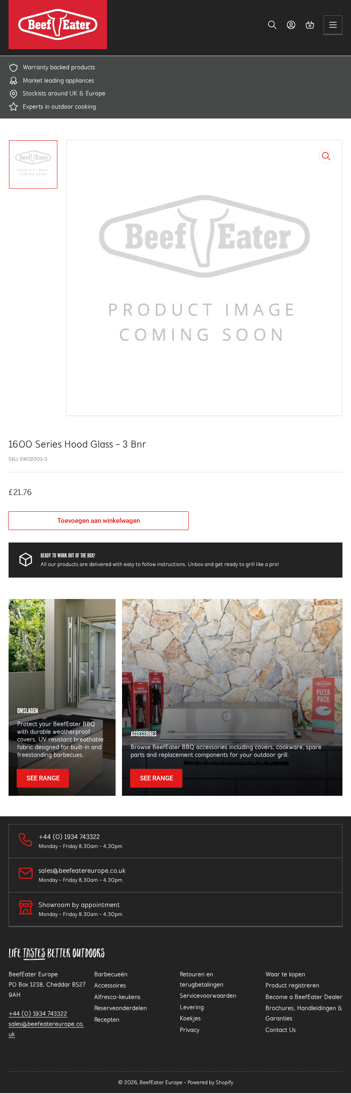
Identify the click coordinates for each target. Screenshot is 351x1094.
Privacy (189, 1030)
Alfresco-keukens (117, 997)
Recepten (106, 1019)
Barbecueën (111, 974)
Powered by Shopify (210, 1082)
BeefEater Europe (161, 1082)
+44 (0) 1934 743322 (38, 1013)
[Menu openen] (333, 24)
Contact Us (280, 1030)
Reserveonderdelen (120, 1008)
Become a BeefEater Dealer (303, 997)
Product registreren (292, 985)
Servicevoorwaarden (208, 995)
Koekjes (190, 1018)
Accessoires (110, 985)
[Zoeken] (272, 24)
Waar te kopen (285, 974)
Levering (192, 1007)
